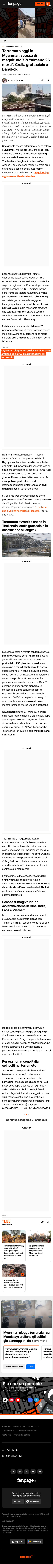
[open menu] (3, 4)
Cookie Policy (8, 1431)
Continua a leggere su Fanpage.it (26, 1119)
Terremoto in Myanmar (13, 46)
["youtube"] (17, 1400)
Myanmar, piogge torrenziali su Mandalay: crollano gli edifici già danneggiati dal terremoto (26, 1337)
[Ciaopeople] (26, 1556)
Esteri (4, 1215)
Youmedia (6, 1426)
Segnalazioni (19, 1426)
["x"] (23, 1400)
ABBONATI (39, 4)
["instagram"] (11, 1400)
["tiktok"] (5, 1400)
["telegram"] (36, 1400)
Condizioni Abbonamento (27, 1431)
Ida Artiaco (20, 80)
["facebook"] (30, 1400)
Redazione (6, 1435)
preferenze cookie (22, 1435)
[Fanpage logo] (15, 4)
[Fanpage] (26, 1480)
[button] (48, 80)
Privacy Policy (34, 1426)
